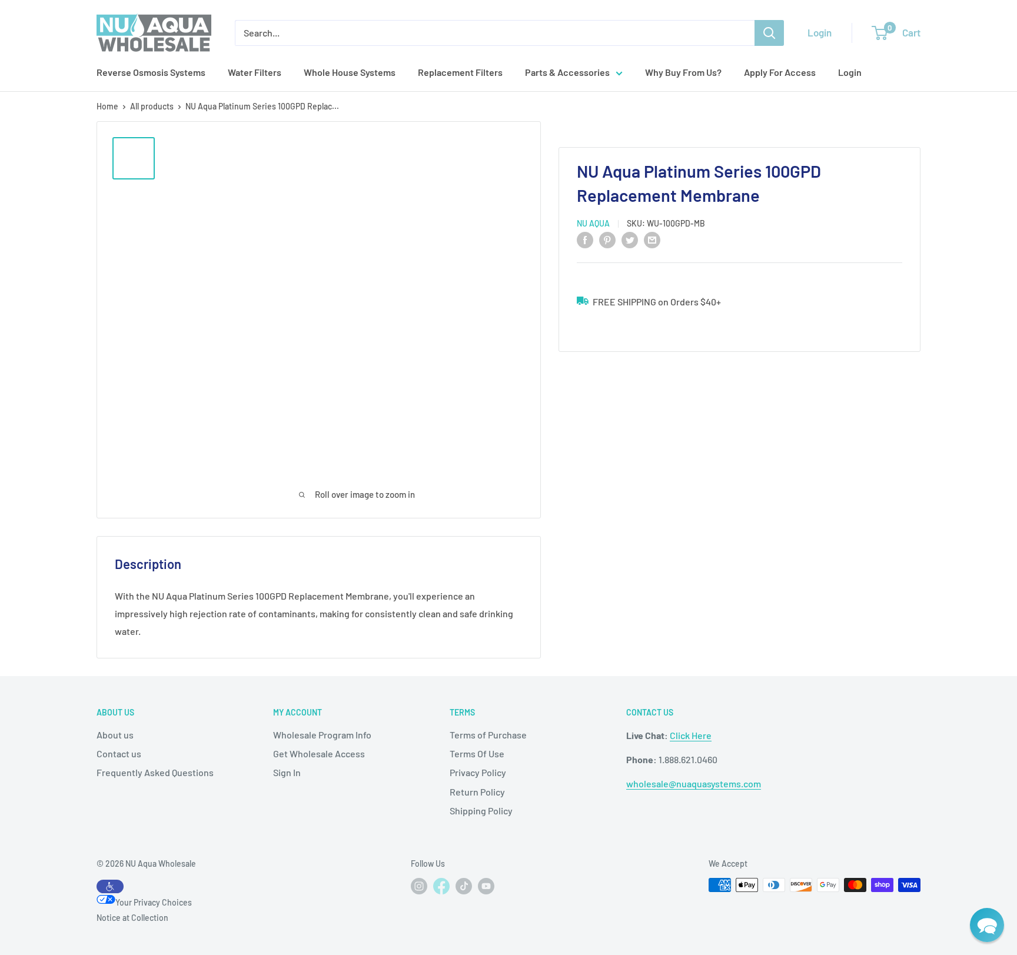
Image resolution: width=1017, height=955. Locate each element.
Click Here (691, 735)
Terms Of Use (477, 753)
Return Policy (477, 791)
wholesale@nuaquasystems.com (693, 783)
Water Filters (254, 72)
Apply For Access (780, 72)
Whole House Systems (350, 72)
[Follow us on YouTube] (486, 886)
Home (107, 106)
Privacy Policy (478, 772)
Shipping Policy (481, 810)
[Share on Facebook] (585, 239)
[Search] (769, 33)
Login (819, 32)
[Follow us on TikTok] (464, 886)
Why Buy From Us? (683, 72)
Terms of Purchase (488, 734)
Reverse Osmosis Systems (151, 72)
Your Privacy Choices (153, 902)
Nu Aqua (593, 223)
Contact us (119, 753)
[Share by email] (652, 239)
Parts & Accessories (567, 72)
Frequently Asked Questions (155, 772)
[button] (987, 925)
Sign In (287, 772)
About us (115, 734)
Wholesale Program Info (322, 734)
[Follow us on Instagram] (419, 886)
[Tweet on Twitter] (630, 239)
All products (152, 106)
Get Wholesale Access (319, 753)
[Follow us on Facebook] (441, 888)
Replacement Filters (460, 72)
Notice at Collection (132, 918)
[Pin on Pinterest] (607, 239)
